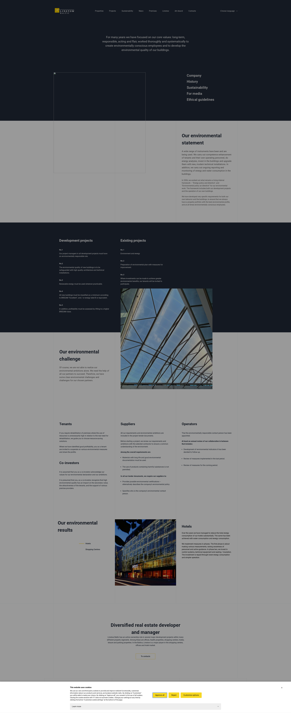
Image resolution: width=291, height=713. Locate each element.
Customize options (191, 695)
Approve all (159, 695)
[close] (282, 687)
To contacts (145, 656)
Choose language (227, 11)
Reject (173, 695)
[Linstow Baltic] (64, 11)
